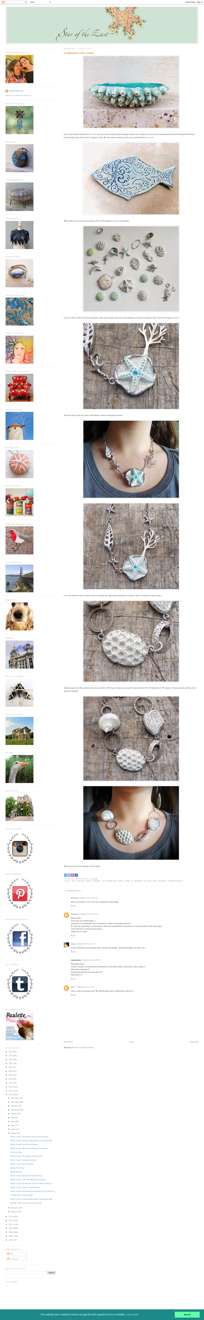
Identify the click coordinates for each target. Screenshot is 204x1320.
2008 (11, 1236)
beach (89, 881)
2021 (11, 1067)
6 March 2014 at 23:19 (86, 943)
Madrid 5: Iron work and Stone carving (26, 1202)
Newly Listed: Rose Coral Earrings (24, 1144)
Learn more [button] (132, 1314)
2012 (11, 1220)
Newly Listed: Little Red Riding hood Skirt (27, 1179)
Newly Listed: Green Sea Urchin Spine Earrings (29, 1136)
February (15, 1207)
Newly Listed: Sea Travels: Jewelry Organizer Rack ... (31, 1183)
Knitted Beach (16, 1171)
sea (155, 881)
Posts (11, 1253)
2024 (11, 1059)
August (14, 1113)
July (13, 1117)
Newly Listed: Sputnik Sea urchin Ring (26, 1175)
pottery (148, 881)
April (13, 1129)
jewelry (129, 881)
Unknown (75, 914)
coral (121, 881)
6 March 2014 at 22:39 (89, 914)
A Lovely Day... (16, 1152)
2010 (11, 1228)
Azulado (93, 134)
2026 (11, 1051)
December (15, 1098)
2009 (11, 1232)
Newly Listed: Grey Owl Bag (21, 1163)
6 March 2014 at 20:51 (88, 897)
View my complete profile (19, 95)
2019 (11, 1075)
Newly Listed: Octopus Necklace (23, 1160)
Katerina (75, 897)
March (14, 1133)
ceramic (97, 881)
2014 (11, 1094)
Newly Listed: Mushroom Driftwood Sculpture (29, 1148)
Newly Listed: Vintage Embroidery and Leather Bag (31, 1199)
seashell (162, 881)
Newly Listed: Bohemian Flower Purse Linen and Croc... (33, 1191)
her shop (150, 137)
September (15, 1109)
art (73, 881)
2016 (11, 1086)
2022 (11, 1063)
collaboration (109, 881)
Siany (73, 943)
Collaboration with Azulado (79, 53)
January (14, 1211)
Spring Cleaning (17, 1167)
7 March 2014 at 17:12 (85, 987)
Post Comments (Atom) (84, 1047)
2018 (11, 1079)
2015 (11, 1090)
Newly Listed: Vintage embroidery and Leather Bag (31, 1140)
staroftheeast (175, 881)
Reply (73, 905)
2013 (11, 1216)
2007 (11, 1240)
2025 (11, 1055)
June (13, 1121)
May (13, 1125)
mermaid (138, 881)
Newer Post (68, 1041)
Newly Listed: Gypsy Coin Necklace (25, 1187)
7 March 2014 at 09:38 (91, 960)
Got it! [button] (187, 1314)
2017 (11, 1082)
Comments (13, 1258)
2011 (11, 1224)
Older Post (194, 1041)
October (14, 1105)
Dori (73, 986)
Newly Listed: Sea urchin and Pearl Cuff (26, 1156)
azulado (80, 881)
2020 (11, 1071)
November (15, 1102)
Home (131, 1041)
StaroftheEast (16, 91)
